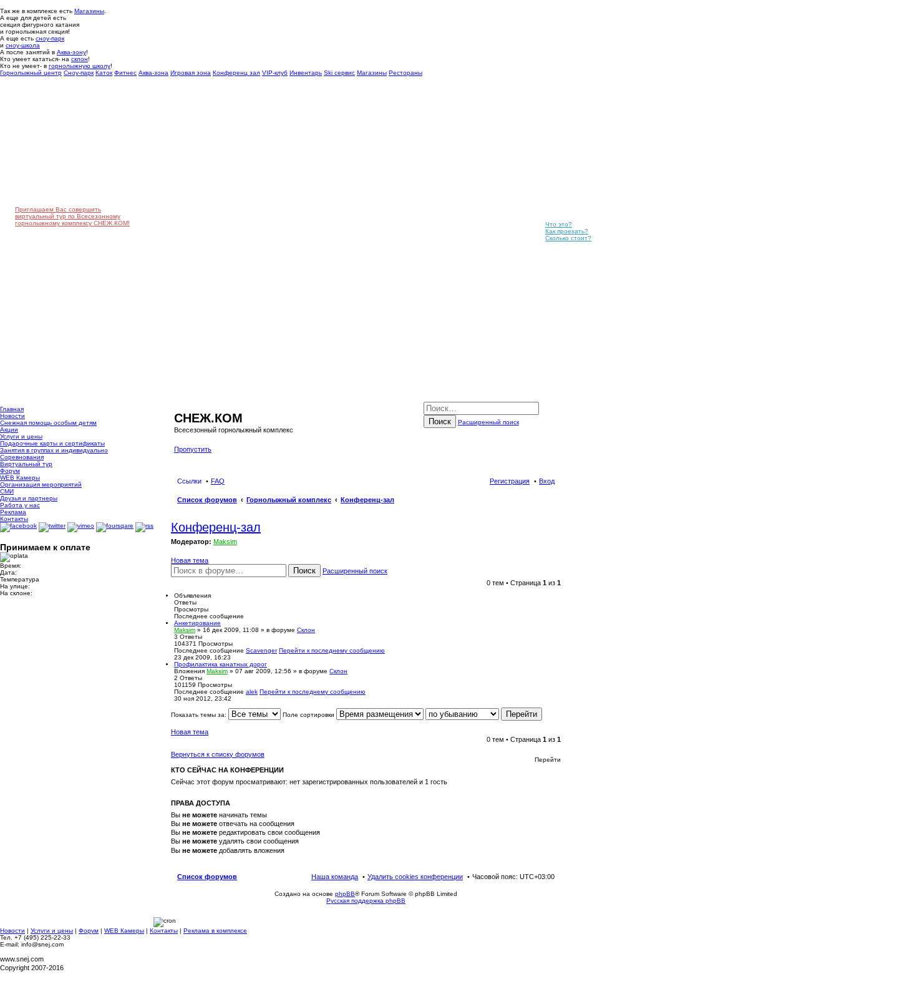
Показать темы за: (199, 714)
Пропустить (192, 449)
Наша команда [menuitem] (334, 876)
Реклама (13, 511)
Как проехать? (566, 231)
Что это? (558, 224)
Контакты (14, 518)
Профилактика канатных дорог (220, 664)
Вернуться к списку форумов (217, 754)
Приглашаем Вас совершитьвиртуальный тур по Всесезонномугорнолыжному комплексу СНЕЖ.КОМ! (72, 216)
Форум (10, 470)
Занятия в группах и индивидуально (54, 450)
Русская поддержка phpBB (365, 900)
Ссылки (189, 481)
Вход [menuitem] (547, 481)
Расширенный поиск (488, 422)
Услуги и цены (21, 436)
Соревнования (22, 457)
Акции (9, 429)
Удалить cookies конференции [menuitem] (415, 876)
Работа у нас (20, 505)
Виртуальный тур (26, 463)
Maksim (225, 541)
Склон (306, 629)
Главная (12, 409)
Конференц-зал (216, 527)
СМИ (7, 491)
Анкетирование (197, 623)
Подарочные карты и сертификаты (52, 443)
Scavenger (261, 650)
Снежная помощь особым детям (48, 422)
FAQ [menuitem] (218, 481)
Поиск (440, 421)
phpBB (345, 893)
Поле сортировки (309, 714)
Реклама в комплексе (215, 930)
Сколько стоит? (568, 238)
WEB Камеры (20, 477)
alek (252, 691)
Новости (12, 415)
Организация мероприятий (41, 484)
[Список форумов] (181, 405)
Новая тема (189, 560)
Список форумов (207, 876)
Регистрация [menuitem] (510, 481)
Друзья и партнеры (28, 498)
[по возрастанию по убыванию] (462, 714)
